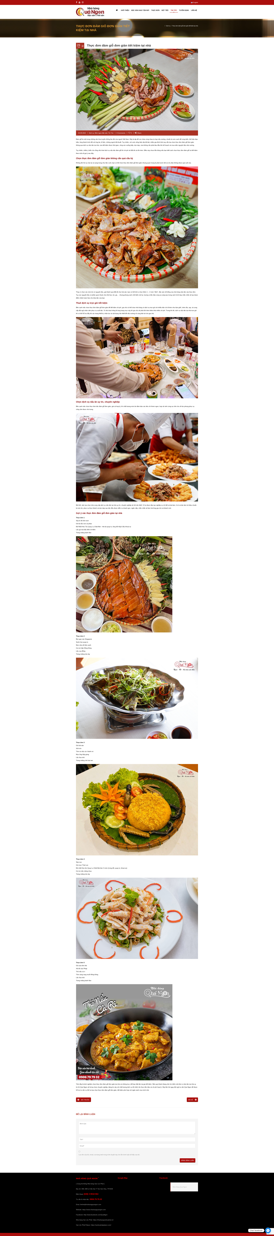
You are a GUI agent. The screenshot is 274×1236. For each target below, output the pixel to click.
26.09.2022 (82, 133)
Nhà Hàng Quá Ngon (180, 1187)
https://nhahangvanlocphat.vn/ (103, 1220)
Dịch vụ (168, 26)
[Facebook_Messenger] (268, 1230)
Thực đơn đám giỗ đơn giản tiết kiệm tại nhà (119, 45)
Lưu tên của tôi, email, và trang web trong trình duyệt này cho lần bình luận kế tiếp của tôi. (109, 1155)
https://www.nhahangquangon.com (94, 1209)
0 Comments (121, 133)
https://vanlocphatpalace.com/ (101, 1225)
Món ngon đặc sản (101, 133)
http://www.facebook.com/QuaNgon (95, 1215)
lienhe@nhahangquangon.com (90, 1204)
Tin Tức (110, 133)
